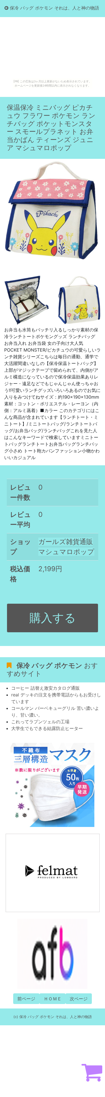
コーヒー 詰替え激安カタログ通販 (45, 688)
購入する (52, 618)
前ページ (26, 998)
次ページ (79, 998)
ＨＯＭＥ (53, 998)
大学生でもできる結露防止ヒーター (47, 728)
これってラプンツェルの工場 (40, 721)
